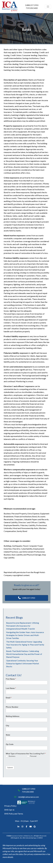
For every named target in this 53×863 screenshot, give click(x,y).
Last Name (11, 688)
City (7, 726)
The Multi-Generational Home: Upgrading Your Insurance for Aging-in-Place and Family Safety (25, 644)
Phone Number (12, 707)
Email (8, 698)
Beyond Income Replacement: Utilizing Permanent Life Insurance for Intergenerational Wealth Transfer (22, 626)
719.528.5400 (32, 8)
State (8, 735)
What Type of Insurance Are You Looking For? (26, 754)
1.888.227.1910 (31, 5)
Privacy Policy (10, 806)
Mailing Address (12, 716)
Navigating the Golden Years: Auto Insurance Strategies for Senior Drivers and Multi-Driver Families (25, 635)
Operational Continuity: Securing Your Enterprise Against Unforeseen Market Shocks (22, 663)
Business (11, 756)
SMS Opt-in (9, 810)
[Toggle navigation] (48, 7)
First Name (11, 679)
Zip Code (9, 744)
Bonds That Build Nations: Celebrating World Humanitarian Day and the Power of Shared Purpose (24, 654)
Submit (10, 768)
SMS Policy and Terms (13, 813)
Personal (33, 756)
